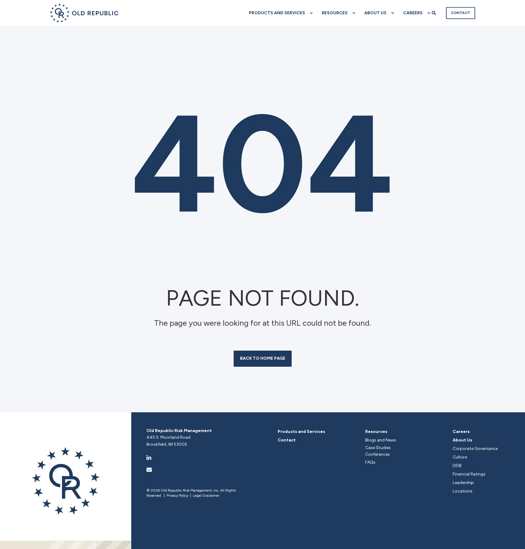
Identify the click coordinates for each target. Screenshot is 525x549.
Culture (460, 457)
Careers (461, 431)
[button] (514, 538)
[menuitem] (277, 13)
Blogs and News (380, 440)
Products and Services (301, 431)
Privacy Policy (177, 495)
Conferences (377, 454)
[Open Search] (434, 12)
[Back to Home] (84, 13)
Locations (462, 491)
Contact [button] (460, 13)
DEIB (457, 465)
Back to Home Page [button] (262, 358)
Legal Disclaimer (206, 495)
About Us (462, 440)
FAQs (370, 462)
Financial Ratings (469, 474)
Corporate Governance (475, 448)
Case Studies (378, 447)
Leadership (463, 482)
